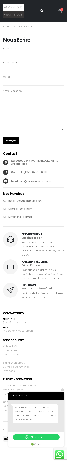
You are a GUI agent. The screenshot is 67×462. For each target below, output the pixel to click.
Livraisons (9, 371)
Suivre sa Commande (16, 367)
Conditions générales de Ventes (23, 385)
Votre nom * (10, 48)
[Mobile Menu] (50, 11)
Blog (5, 410)
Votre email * (11, 62)
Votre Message (12, 91)
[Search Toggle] (41, 11)
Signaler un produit (14, 363)
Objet (6, 77)
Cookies (8, 402)
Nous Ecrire (10, 350)
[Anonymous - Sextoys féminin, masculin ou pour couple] (13, 11)
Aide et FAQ (10, 346)
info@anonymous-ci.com (18, 330)
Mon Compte (11, 354)
